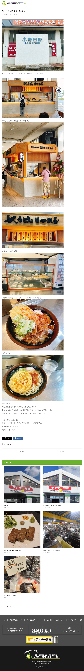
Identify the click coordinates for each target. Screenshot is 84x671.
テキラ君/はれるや (10, 595)
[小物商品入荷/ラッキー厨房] (61, 484)
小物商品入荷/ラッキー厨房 (52, 505)
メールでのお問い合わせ (69, 631)
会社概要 (49, 620)
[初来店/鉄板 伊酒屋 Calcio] (22, 529)
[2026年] (22, 484)
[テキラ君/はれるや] (22, 574)
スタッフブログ (14, 14)
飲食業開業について (16, 620)
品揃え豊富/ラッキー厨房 (51, 550)
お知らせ (59, 620)
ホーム (3, 620)
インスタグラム (81, 620)
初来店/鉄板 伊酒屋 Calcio (12, 550)
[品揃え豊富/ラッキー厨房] (61, 529)
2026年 (6, 505)
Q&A (40, 620)
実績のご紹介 (31, 620)
